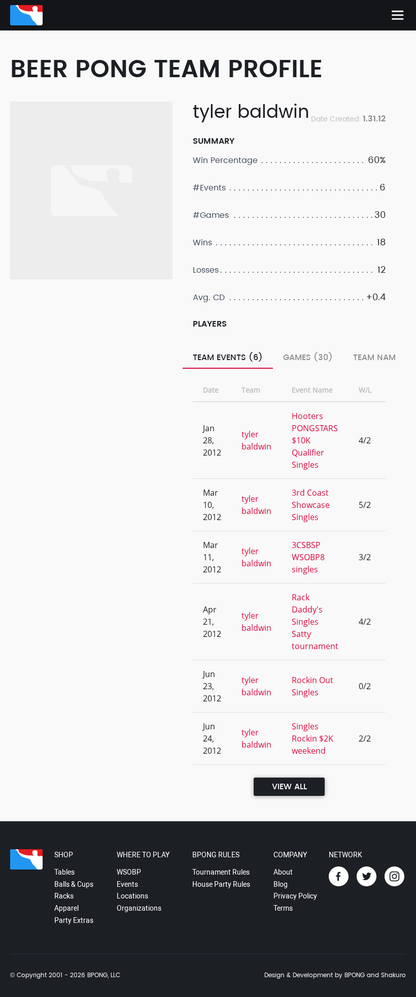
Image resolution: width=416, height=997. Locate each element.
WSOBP (129, 872)
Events (127, 884)
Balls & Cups (73, 884)
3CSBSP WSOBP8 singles (308, 557)
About (283, 872)
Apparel (66, 908)
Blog (280, 884)
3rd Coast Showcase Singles (311, 505)
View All (289, 786)
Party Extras (73, 920)
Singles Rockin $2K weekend (312, 738)
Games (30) (308, 357)
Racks (64, 896)
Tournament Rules (221, 872)
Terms (283, 908)
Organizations (139, 908)
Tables (64, 872)
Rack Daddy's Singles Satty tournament (315, 622)
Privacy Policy (295, 896)
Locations (132, 896)
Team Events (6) (228, 357)
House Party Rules (221, 884)
